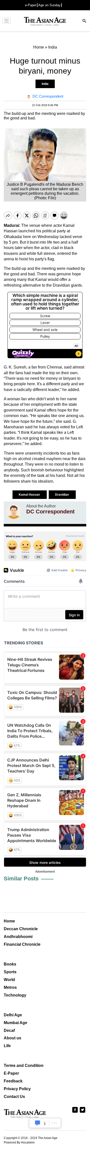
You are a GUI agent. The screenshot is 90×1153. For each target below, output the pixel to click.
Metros (10, 987)
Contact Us (14, 1096)
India (45, 84)
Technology (15, 995)
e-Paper (30, 5)
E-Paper (11, 1073)
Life (7, 1046)
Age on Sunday (49, 5)
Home (9, 921)
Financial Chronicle (22, 944)
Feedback (13, 1081)
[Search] (84, 21)
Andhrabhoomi (18, 936)
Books (10, 964)
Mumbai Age (15, 1023)
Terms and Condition (24, 1065)
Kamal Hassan (29, 494)
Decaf (9, 1030)
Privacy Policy (17, 1089)
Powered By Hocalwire (19, 1142)
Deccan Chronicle (21, 929)
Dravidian (62, 494)
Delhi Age (13, 1015)
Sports (10, 972)
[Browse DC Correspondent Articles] (13, 511)
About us (12, 1038)
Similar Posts (21, 878)
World (9, 980)
